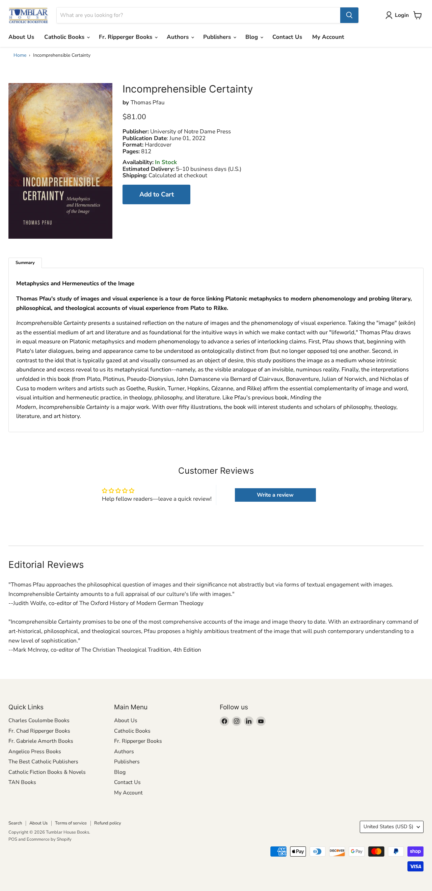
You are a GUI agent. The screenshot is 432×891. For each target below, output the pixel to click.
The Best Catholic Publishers (43, 761)
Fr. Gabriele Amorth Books (40, 741)
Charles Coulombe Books (39, 720)
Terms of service (71, 823)
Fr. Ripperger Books (126, 37)
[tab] (25, 263)
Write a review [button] (275, 495)
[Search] (349, 15)
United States (388, 826)
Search (15, 823)
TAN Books (22, 782)
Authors (178, 37)
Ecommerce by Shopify (49, 839)
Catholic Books (65, 37)
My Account (328, 37)
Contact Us (287, 37)
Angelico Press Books (34, 751)
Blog (252, 37)
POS (12, 839)
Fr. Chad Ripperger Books (39, 731)
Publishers (218, 37)
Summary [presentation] (25, 263)
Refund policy (107, 823)
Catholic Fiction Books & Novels (47, 772)
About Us (21, 37)
